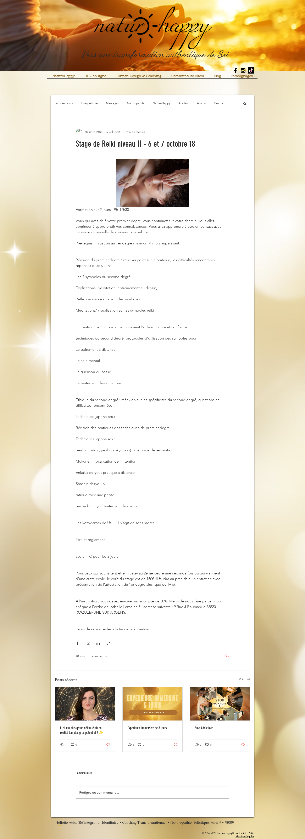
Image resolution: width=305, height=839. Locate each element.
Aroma (201, 103)
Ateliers (184, 103)
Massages (112, 103)
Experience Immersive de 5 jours (147, 728)
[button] (245, 103)
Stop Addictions (204, 728)
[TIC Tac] (251, 70)
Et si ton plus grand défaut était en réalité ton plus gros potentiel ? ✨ (81, 730)
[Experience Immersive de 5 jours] (153, 704)
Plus (216, 103)
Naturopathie (135, 103)
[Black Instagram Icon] (243, 70)
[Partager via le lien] (108, 643)
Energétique (89, 103)
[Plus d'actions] (226, 131)
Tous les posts (64, 103)
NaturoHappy (161, 103)
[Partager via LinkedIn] (98, 643)
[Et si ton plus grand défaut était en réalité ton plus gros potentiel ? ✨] (85, 704)
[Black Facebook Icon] (235, 70)
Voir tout (244, 679)
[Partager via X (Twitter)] (88, 643)
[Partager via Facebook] (78, 643)
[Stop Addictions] (220, 704)
